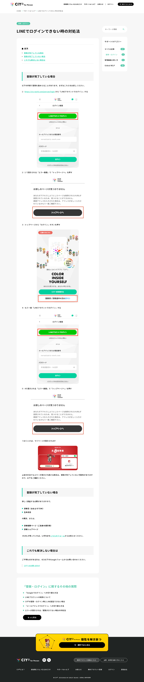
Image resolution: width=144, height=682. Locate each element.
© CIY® (55, 677)
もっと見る (32, 617)
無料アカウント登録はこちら (86, 660)
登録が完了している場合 (34, 53)
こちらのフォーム (58, 536)
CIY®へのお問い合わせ (32, 565)
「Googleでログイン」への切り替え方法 (41, 592)
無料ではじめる (127, 4)
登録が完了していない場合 (34, 56)
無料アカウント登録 (95, 669)
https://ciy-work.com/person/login (40, 91)
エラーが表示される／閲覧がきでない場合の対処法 (45, 610)
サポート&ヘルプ (89, 4)
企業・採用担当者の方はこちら (114, 660)
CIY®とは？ (21, 669)
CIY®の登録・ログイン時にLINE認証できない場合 (45, 601)
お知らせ (100, 4)
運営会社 (124, 669)
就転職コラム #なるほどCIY (73, 4)
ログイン (110, 4)
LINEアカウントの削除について (38, 597)
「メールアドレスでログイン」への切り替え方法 (44, 606)
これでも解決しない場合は (34, 60)
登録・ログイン (23, 23)
